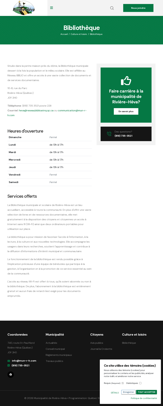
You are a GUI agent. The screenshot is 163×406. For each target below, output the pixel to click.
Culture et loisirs (79, 34)
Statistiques (132, 383)
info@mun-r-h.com (24, 360)
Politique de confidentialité (144, 398)
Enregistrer (128, 392)
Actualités (51, 343)
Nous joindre (138, 8)
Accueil (64, 34)
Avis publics (96, 343)
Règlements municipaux (59, 355)
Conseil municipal (55, 349)
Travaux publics (54, 361)
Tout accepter (146, 392)
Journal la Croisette (101, 349)
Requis (112, 383)
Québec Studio (96, 398)
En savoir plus (126, 111)
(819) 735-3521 (123, 135)
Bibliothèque (96, 34)
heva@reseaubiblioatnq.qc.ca (36, 110)
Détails (115, 392)
